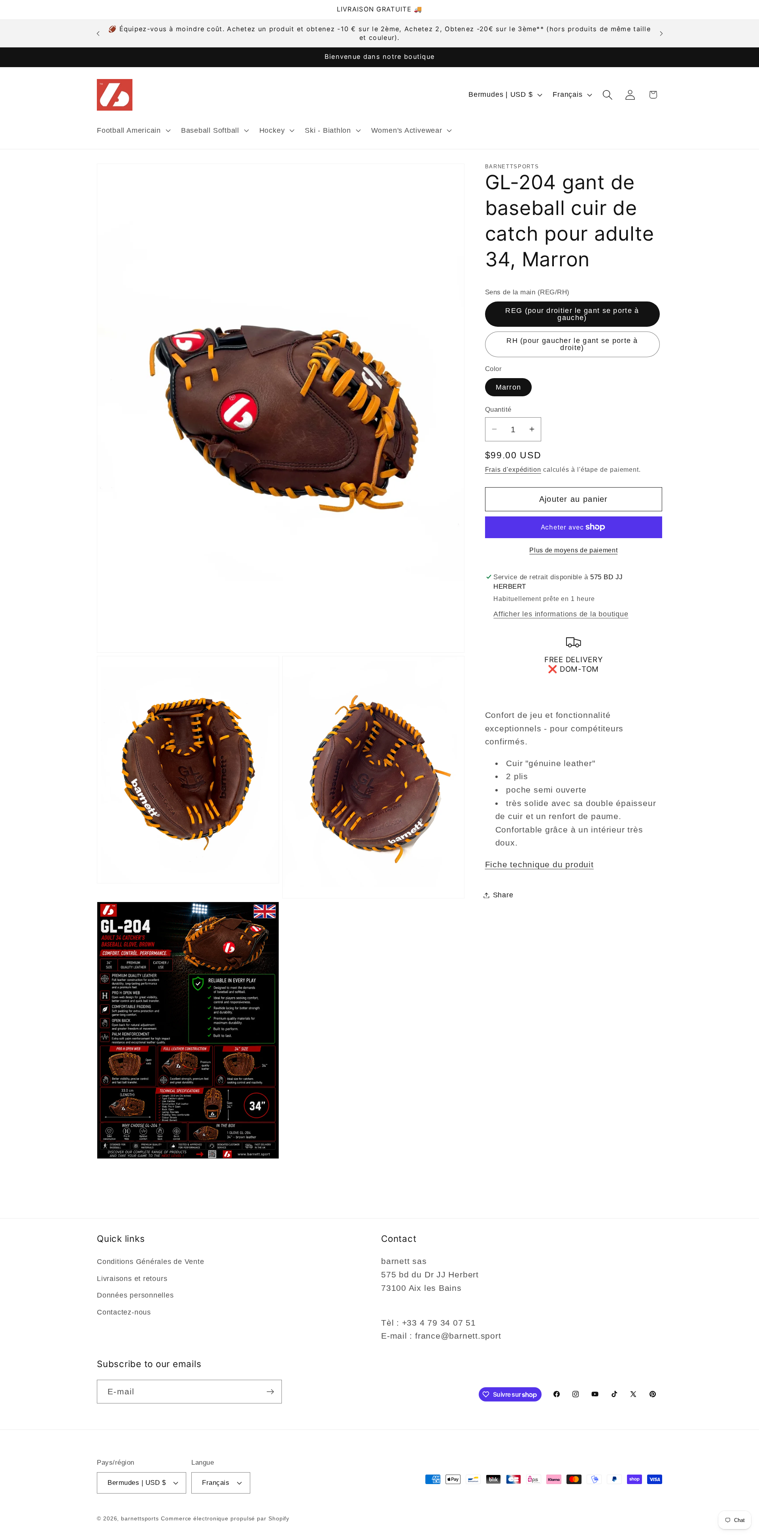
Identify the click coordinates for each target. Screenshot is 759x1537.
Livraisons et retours (132, 1279)
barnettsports (140, 1518)
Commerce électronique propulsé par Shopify (225, 1518)
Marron (508, 387)
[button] (133, 130)
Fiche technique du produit (539, 864)
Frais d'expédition (513, 469)
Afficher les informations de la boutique (560, 614)
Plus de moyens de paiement (573, 550)
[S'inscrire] (270, 1392)
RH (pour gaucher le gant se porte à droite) (572, 344)
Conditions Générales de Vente (150, 1262)
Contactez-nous (124, 1312)
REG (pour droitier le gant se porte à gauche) (572, 314)
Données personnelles (135, 1295)
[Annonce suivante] (661, 33)
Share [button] (503, 895)
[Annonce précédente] (98, 33)
